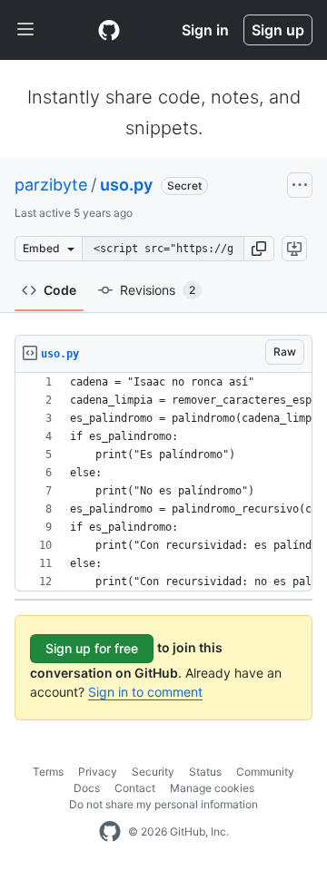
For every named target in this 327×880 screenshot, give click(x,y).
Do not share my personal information (163, 804)
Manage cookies (212, 788)
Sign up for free (91, 648)
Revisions (157, 290)
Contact (134, 788)
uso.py (126, 184)
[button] (258, 248)
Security (153, 771)
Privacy (97, 771)
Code (60, 290)
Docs (87, 788)
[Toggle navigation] (25, 30)
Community (265, 771)
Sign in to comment (145, 691)
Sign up (278, 30)
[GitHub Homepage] (110, 832)
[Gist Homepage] (109, 30)
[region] (163, 482)
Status (205, 771)
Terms (48, 771)
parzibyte (51, 184)
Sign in (205, 30)
